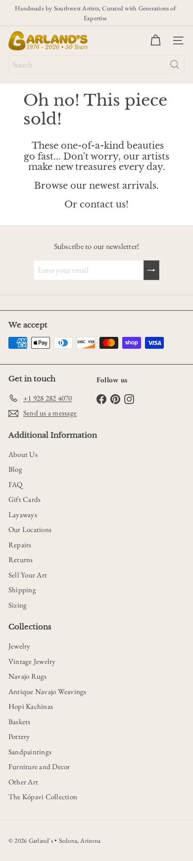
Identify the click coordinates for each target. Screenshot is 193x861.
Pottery (19, 736)
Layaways (22, 514)
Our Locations (29, 529)
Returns (20, 559)
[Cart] (155, 40)
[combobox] (96, 64)
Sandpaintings (29, 751)
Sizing (17, 605)
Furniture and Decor (39, 766)
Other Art (23, 781)
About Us (23, 454)
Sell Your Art (27, 574)
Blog (15, 469)
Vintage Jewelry (32, 661)
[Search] (175, 64)
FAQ (15, 484)
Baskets (19, 721)
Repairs (20, 544)
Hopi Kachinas (30, 706)
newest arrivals (122, 185)
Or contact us (95, 204)
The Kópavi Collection (42, 796)
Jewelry (19, 646)
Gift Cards (24, 499)
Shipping (22, 589)
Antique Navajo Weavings (47, 691)
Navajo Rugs (27, 676)
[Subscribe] (151, 270)
